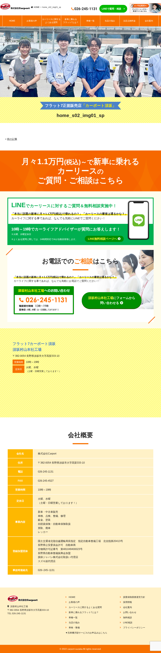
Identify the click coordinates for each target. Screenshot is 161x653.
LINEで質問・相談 (111, 8)
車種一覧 (90, 21)
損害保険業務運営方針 (134, 597)
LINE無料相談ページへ (103, 238)
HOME (36, 7)
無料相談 (127, 617)
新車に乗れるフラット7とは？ (70, 21)
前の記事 (12, 139)
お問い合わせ (129, 612)
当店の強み (110, 21)
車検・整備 (74, 627)
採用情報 (127, 602)
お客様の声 (32, 21)
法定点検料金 (129, 21)
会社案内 (149, 21)
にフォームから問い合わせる (111, 300)
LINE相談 (127, 622)
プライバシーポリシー (134, 627)
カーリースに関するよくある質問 (51, 21)
